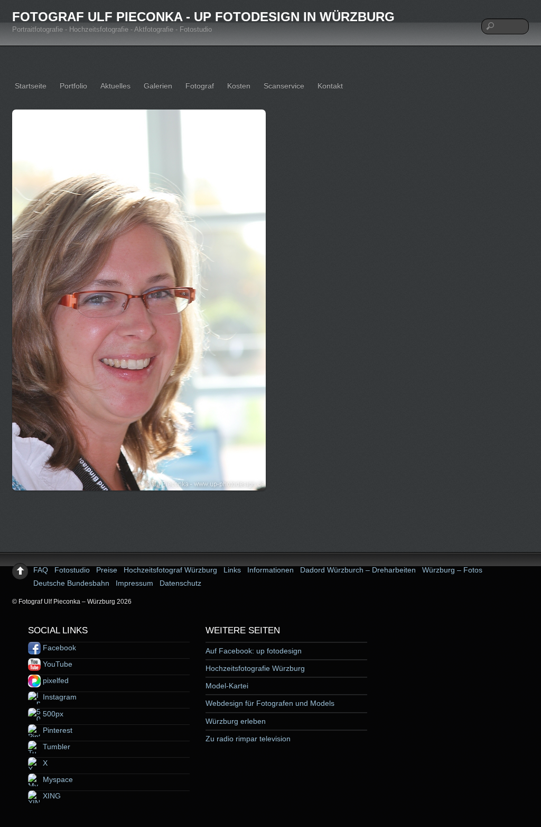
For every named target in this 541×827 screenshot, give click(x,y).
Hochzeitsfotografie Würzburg (255, 668)
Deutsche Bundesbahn (71, 583)
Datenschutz (180, 583)
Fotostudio (72, 570)
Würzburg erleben (236, 721)
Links (232, 570)
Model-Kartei (227, 685)
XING (51, 796)
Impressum (134, 583)
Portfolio (73, 85)
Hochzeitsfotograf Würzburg (170, 570)
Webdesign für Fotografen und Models (270, 703)
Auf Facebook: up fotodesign (254, 651)
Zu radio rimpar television (248, 738)
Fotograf (199, 85)
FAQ (40, 570)
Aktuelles (115, 85)
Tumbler (55, 746)
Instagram (59, 697)
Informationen (270, 570)
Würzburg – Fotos (452, 570)
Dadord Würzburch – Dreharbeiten (358, 570)
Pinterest (56, 730)
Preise (106, 570)
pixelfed (55, 680)
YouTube (56, 664)
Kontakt (330, 85)
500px (52, 714)
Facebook (58, 647)
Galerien (158, 85)
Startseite (30, 85)
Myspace (57, 779)
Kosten (238, 85)
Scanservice (284, 85)
